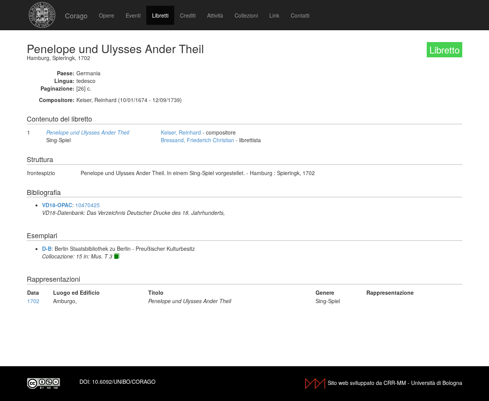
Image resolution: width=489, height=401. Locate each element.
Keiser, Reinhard (181, 132)
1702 (33, 301)
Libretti (160, 15)
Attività (215, 15)
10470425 (87, 205)
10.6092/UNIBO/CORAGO (123, 381)
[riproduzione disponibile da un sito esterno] (116, 256)
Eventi (133, 15)
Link (274, 15)
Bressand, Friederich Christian (197, 140)
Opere (106, 15)
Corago (76, 15)
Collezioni (246, 15)
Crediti (188, 15)
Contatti (300, 15)
